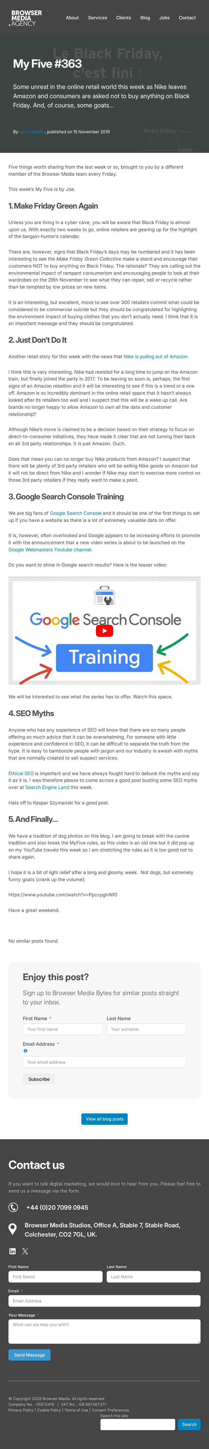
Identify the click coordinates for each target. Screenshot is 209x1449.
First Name (35, 1018)
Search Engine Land (47, 787)
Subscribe (39, 1079)
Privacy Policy (20, 1410)
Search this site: (114, 1415)
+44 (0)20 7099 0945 (57, 1207)
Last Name (119, 1018)
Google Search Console (76, 513)
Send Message (29, 1355)
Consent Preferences (110, 1410)
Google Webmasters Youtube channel (49, 549)
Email (13, 1291)
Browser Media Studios (58, 1225)
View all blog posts (105, 1119)
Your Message (21, 1315)
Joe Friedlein (32, 131)
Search (189, 1424)
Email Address (39, 1044)
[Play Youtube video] (104, 631)
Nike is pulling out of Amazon (156, 356)
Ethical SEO (21, 773)
